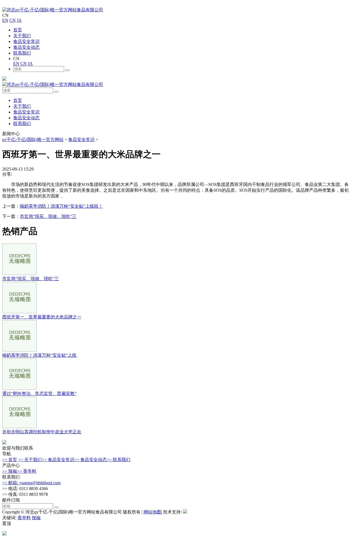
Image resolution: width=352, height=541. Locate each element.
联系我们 (22, 53)
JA (19, 20)
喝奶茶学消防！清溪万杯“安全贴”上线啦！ (61, 206)
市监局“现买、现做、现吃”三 (48, 216)
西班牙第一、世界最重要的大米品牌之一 (41, 317)
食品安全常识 (26, 41)
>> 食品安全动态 (90, 459)
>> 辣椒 (9, 471)
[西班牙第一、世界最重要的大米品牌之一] (19, 311)
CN (12, 20)
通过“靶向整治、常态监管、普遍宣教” (39, 393)
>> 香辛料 (26, 471)
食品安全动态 (26, 47)
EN (5, 20)
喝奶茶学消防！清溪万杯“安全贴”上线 (39, 355)
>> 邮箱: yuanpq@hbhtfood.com (31, 482)
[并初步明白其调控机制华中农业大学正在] (19, 426)
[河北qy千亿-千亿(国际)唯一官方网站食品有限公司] (52, 9)
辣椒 (36, 517)
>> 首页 (9, 459)
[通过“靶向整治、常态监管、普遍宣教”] (19, 388)
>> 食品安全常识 (58, 459)
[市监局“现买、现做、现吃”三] (19, 273)
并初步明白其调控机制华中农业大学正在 (41, 431)
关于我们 (22, 35)
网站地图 (152, 512)
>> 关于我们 (30, 459)
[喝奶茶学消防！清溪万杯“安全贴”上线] (19, 350)
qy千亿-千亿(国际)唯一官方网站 (33, 139)
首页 (17, 30)
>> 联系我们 (118, 459)
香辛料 (24, 517)
